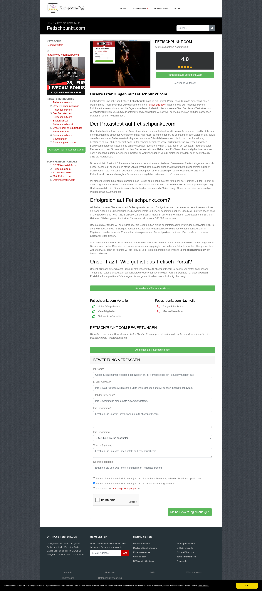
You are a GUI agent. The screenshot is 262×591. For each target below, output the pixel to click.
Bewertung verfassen (64, 142)
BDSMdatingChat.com (144, 561)
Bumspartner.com (141, 543)
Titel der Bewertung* (104, 395)
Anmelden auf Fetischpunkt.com (66, 149)
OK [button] (247, 585)
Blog (177, 8)
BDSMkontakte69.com (65, 165)
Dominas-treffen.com (64, 180)
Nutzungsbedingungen (125, 488)
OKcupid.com (139, 556)
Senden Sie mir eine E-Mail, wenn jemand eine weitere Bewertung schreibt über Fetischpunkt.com (148, 478)
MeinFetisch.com (62, 176)
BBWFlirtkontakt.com (186, 556)
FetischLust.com (62, 169)
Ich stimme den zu (118, 488)
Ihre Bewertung (101, 432)
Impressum (68, 578)
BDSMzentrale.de (62, 172)
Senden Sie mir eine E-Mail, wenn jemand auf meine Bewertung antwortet (135, 483)
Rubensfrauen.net (142, 552)
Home (123, 8)
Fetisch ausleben (157, 104)
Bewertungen (161, 8)
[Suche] (212, 28)
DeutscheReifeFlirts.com (145, 548)
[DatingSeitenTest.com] (66, 8)
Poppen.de (181, 561)
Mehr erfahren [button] (203, 585)
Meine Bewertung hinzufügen (189, 512)
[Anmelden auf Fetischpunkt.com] (120, 64)
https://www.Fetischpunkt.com (63, 54)
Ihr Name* (98, 369)
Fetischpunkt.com (62, 102)
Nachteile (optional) (103, 462)
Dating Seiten (139, 8)
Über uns (110, 572)
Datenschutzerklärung (110, 578)
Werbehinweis (194, 572)
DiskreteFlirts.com (185, 552)
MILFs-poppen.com (185, 543)
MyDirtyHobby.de (184, 548)
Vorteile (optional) (102, 445)
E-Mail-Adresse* (102, 382)
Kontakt (68, 572)
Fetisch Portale (68, 23)
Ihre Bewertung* (102, 408)
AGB (152, 572)
